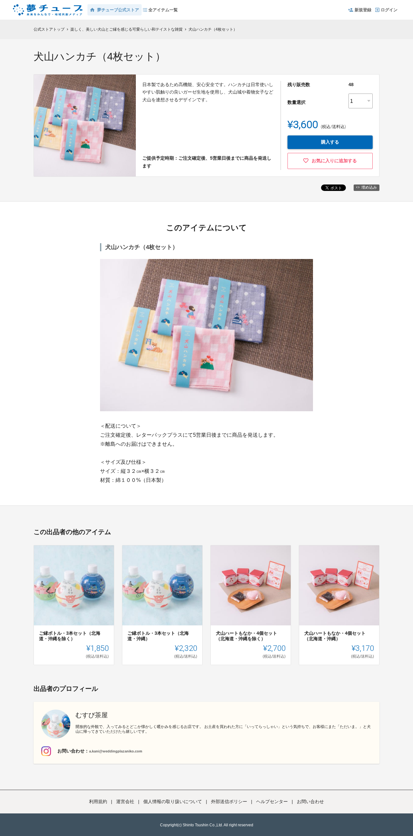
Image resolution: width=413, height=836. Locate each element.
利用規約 (98, 801)
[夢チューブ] (47, 6)
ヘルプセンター (272, 801)
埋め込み (369, 187)
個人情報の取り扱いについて (172, 801)
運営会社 (125, 801)
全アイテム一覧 (163, 9)
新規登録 (363, 9)
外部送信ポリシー (229, 801)
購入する (330, 141)
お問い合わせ (310, 801)
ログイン (389, 9)
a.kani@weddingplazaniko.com (115, 751)
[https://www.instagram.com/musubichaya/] (46, 751)
